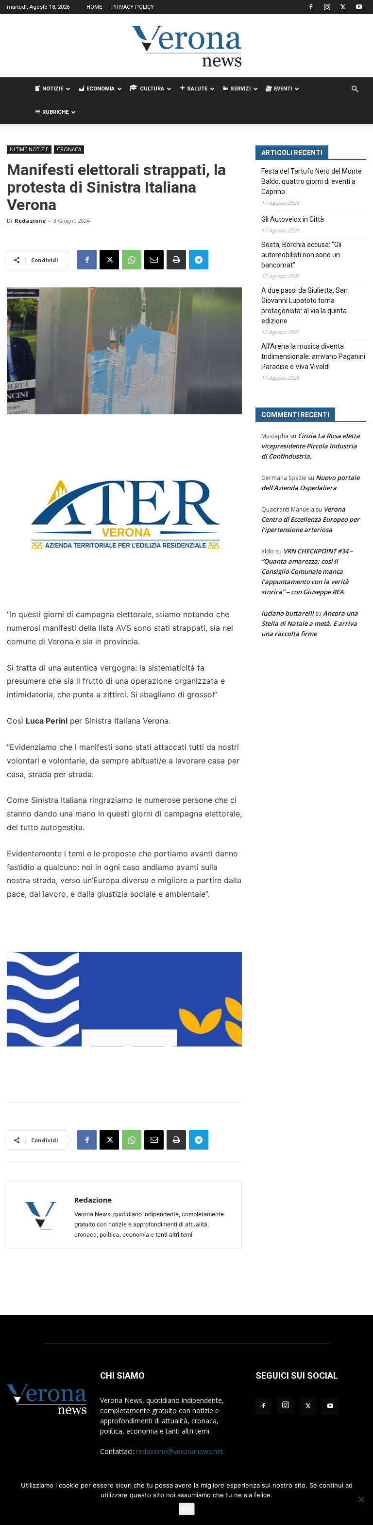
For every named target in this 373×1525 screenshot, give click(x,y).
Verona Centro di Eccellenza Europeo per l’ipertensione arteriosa (310, 519)
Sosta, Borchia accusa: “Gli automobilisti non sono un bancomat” (301, 255)
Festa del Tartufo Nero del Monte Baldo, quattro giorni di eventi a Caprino (311, 181)
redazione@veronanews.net (179, 1451)
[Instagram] (327, 7)
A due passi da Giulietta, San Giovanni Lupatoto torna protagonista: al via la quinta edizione (304, 305)
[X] (343, 7)
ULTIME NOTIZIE (29, 149)
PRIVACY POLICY (132, 7)
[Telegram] (198, 259)
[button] (354, 89)
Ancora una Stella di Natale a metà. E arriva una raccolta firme (309, 623)
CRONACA (69, 149)
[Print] (176, 259)
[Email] (154, 259)
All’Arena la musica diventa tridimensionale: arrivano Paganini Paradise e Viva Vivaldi (313, 356)
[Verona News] (186, 46)
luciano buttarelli (287, 613)
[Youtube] (359, 7)
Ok (187, 1509)
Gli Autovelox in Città (292, 219)
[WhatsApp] (131, 259)
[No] (361, 1499)
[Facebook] (311, 7)
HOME (94, 7)
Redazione (30, 220)
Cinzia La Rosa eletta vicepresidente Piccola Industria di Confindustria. (310, 446)
